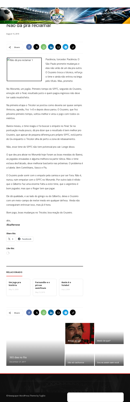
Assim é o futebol (66, 284)
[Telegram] (65, 47)
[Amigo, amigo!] (79, 333)
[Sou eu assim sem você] (109, 355)
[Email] (58, 47)
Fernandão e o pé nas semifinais (42, 285)
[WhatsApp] (43, 47)
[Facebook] (29, 47)
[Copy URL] (73, 47)
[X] (36, 47)
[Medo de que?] (109, 333)
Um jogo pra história (15, 284)
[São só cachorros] (79, 355)
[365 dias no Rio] (35, 344)
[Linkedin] (51, 47)
